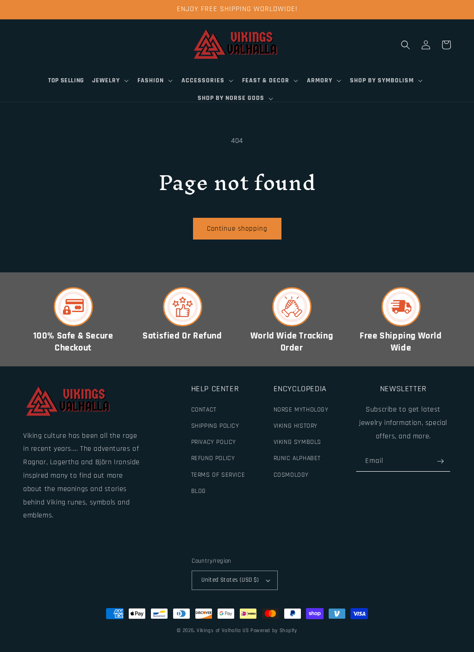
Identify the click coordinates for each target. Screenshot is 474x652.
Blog (198, 491)
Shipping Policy (215, 426)
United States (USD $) (230, 580)
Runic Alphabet (297, 458)
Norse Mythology (301, 410)
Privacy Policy (213, 442)
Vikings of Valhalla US (223, 630)
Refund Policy (213, 458)
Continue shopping (237, 228)
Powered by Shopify (273, 630)
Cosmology (291, 475)
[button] (110, 80)
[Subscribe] (440, 461)
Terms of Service (218, 475)
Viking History (296, 426)
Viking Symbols (297, 442)
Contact (204, 410)
